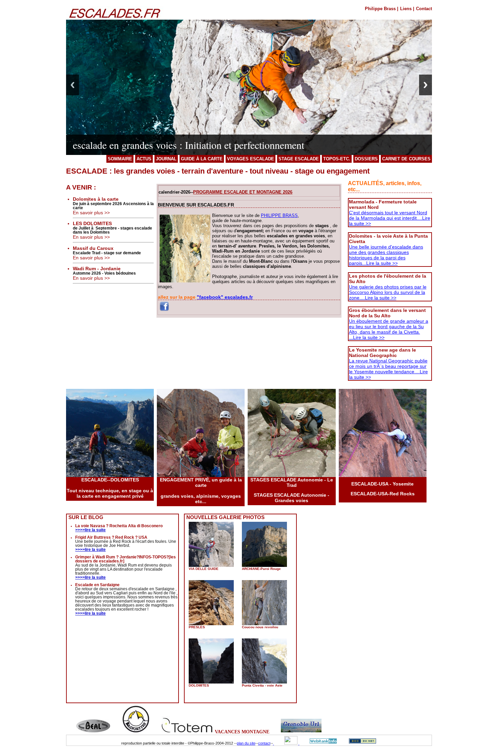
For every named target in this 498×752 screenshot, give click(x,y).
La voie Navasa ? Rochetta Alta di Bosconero (119, 526)
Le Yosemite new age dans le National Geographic (382, 352)
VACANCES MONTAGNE (242, 731)
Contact (424, 8)
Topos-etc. (336, 158)
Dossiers (366, 158)
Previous (72, 85)
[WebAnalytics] (286, 743)
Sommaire (120, 158)
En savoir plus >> (91, 212)
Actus (144, 158)
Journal (166, 158)
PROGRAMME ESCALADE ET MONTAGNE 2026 (242, 192)
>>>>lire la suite (90, 530)
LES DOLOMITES (92, 223)
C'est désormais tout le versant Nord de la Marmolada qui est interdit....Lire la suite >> (389, 218)
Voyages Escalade (250, 158)
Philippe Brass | (381, 8)
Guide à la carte (202, 158)
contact (264, 743)
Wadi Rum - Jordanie (97, 268)
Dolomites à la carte (96, 199)
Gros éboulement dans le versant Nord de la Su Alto (387, 313)
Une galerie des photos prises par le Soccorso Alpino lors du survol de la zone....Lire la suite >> (388, 292)
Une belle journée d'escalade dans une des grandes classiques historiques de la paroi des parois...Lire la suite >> (386, 255)
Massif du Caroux (93, 248)
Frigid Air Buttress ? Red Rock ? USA (111, 537)
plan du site (246, 743)
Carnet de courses (406, 158)
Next (425, 85)
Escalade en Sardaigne (97, 585)
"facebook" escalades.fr (225, 297)
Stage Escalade (298, 158)
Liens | (407, 8)
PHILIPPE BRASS (279, 215)
